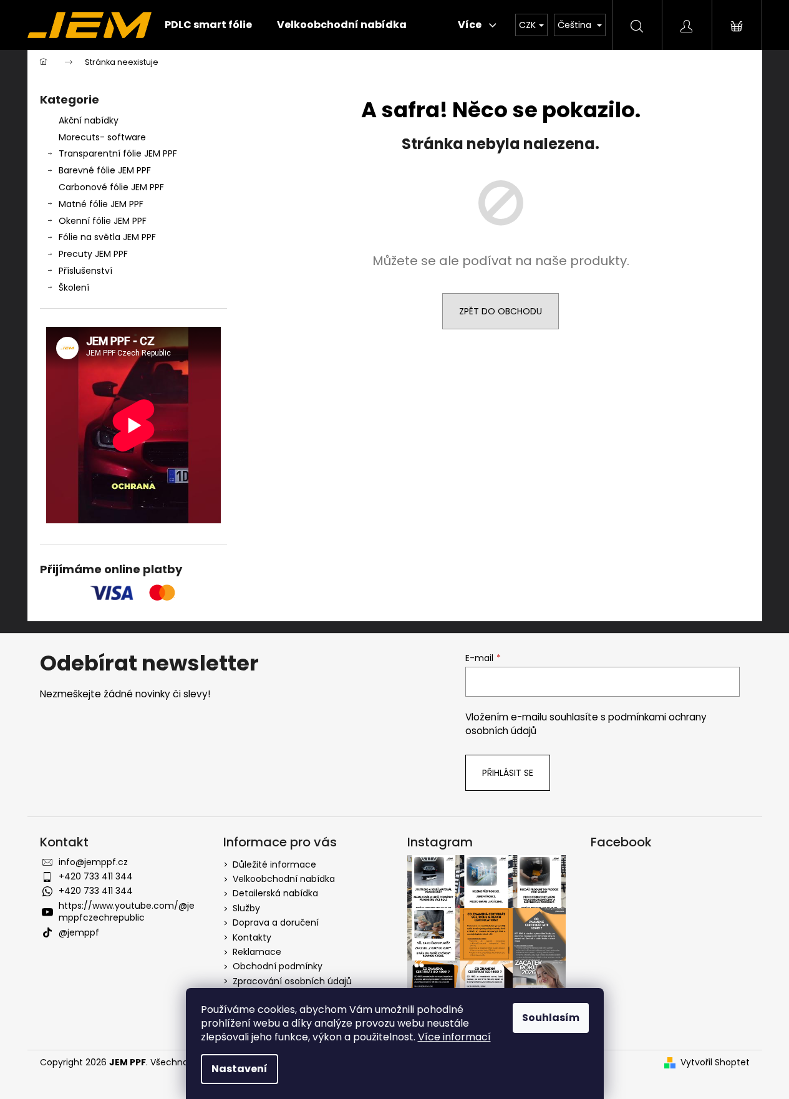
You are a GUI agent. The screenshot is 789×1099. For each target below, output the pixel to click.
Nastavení (239, 1069)
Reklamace (257, 952)
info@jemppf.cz (93, 862)
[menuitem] (208, 25)
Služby (246, 908)
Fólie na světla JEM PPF (107, 237)
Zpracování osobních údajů (292, 981)
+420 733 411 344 (96, 876)
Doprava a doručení (276, 922)
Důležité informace (274, 864)
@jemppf (79, 932)
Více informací (454, 1037)
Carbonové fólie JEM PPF (111, 187)
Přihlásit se (507, 773)
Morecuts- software (102, 137)
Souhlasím (550, 1017)
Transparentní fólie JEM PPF (118, 153)
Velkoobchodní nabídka (284, 879)
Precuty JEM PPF (93, 254)
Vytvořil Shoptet (715, 1062)
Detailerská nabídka (275, 893)
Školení (74, 287)
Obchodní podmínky (277, 966)
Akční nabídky (89, 120)
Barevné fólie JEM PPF (105, 170)
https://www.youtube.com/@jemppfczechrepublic (127, 911)
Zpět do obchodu (500, 311)
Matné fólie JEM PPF (101, 204)
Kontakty (252, 937)
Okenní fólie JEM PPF (103, 221)
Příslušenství (85, 270)
